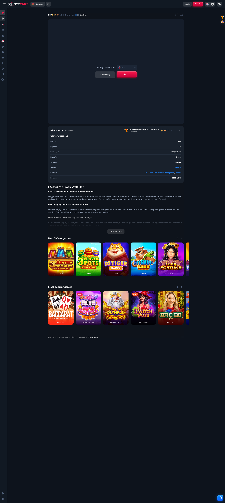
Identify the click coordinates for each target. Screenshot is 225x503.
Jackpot (178, 173)
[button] (61, 259)
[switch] (76, 15)
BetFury (52, 337)
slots (73, 337)
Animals (178, 167)
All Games (63, 337)
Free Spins (149, 173)
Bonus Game (159, 173)
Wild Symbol (169, 173)
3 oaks (82, 337)
